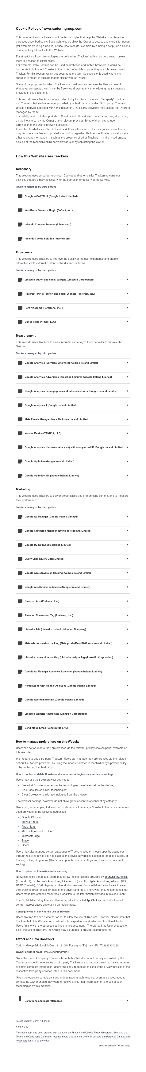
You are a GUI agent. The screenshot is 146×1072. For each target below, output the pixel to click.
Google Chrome (31, 817)
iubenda (57, 1036)
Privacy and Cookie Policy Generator (91, 1032)
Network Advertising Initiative (54, 881)
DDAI (40, 885)
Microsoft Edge (31, 836)
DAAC (19, 885)
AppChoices (93, 900)
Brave (25, 840)
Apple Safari (29, 826)
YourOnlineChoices (116, 877)
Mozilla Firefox (30, 822)
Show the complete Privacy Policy (114, 1046)
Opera (25, 845)
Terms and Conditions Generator (33, 1036)
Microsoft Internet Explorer (38, 831)
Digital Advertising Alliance (104, 881)
